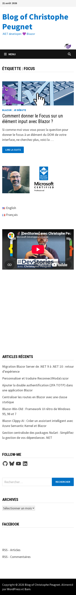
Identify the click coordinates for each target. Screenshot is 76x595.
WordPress (14, 589)
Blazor (7, 110)
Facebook (10, 524)
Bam (27, 589)
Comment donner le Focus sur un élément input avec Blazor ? (32, 118)
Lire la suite (13, 150)
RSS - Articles (11, 550)
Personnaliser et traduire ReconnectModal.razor (35, 378)
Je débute (20, 110)
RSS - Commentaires (16, 557)
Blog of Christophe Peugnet (35, 21)
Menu (12, 54)
